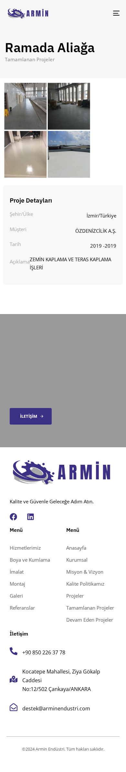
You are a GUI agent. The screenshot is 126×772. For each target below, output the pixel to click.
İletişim (19, 633)
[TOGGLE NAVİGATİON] (101, 13)
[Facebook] (13, 517)
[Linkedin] (30, 517)
